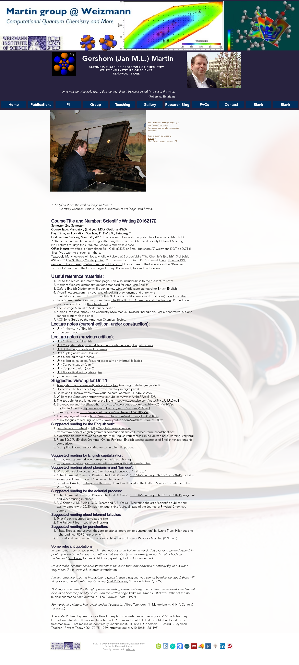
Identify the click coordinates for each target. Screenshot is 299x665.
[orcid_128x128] (158, 646)
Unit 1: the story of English (74, 328)
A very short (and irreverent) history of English (87, 385)
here (163, 260)
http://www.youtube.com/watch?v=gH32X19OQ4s (124, 416)
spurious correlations (88, 518)
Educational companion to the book (81, 538)
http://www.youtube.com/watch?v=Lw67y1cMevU (116, 408)
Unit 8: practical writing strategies (79, 372)
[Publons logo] (208, 646)
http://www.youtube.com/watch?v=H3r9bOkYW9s (118, 393)
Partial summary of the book (103, 264)
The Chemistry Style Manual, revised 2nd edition (122, 312)
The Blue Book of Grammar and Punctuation (141, 300)
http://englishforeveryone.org (111, 428)
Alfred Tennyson (135, 604)
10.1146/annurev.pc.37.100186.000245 (156, 475)
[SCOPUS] (187, 646)
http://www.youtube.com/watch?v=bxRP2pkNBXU (122, 397)
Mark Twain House (156, 141)
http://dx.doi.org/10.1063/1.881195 (133, 628)
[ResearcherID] (165, 646)
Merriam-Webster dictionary (76, 285)
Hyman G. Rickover (154, 593)
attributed (75, 558)
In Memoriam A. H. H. (163, 604)
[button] (204, 104)
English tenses (133, 440)
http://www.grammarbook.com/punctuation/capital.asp (94, 459)
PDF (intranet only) (88, 534)
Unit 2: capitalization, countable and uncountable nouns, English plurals (105, 345)
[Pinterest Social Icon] (229, 646)
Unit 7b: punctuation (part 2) (76, 368)
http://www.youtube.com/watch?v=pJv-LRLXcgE (146, 400)
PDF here (170, 538)
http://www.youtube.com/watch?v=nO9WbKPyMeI (114, 412)
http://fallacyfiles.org (94, 522)
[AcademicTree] (215, 646)
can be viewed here (155, 436)
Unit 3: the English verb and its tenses (82, 349)
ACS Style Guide (68, 319)
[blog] (194, 646)
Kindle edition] (177, 296)
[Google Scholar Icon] (180, 646)
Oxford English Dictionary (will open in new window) (92, 288)
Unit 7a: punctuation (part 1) (75, 364)
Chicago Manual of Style (79, 308)
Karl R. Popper (117, 581)
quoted (89, 597)
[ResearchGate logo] (173, 646)
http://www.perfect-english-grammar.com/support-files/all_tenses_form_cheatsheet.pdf (115, 432)
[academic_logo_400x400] (201, 646)
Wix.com (130, 649)
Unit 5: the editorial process (75, 357)
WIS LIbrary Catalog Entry (86, 260)
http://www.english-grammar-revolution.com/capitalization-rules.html (104, 463)
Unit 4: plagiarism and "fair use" (78, 353)
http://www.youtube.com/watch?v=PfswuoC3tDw (129, 420)
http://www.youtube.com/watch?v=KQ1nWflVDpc (140, 404)
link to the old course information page (83, 281)
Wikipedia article (68, 471)
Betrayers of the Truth (97, 483)
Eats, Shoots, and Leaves (75, 530)
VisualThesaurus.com (71, 292)
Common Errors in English (91, 296)
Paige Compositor (160, 125)
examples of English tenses (163, 440)
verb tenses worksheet (72, 428)
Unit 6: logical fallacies (72, 361)
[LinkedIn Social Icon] (222, 646)
